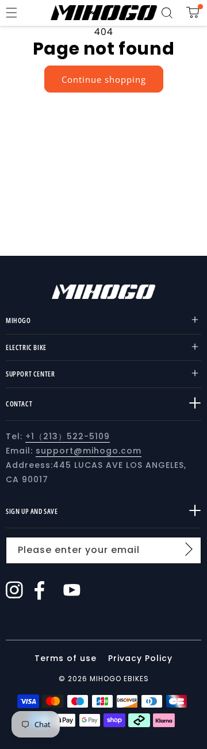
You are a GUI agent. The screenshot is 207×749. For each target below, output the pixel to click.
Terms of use (66, 658)
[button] (11, 12)
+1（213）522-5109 (67, 436)
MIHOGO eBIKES (119, 678)
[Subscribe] (188, 549)
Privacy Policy (140, 658)
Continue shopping (104, 79)
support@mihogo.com (88, 450)
